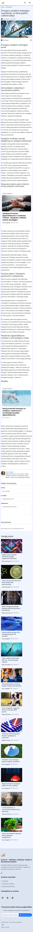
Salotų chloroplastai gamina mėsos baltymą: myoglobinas (11, 835)
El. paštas (4, 495)
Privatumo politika (8, 884)
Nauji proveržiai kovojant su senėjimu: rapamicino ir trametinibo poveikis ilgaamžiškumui (14, 411)
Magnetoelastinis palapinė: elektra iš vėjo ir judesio (11, 784)
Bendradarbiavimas (8, 886)
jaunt (2, 7)
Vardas (3, 487)
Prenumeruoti (26, 915)
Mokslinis (9, 7)
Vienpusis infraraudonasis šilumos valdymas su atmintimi (11, 736)
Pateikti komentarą (8, 518)
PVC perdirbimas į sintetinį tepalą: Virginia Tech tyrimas (11, 685)
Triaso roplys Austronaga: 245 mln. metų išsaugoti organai (10, 660)
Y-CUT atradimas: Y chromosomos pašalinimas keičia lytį (11, 809)
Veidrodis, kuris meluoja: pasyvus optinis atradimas (11, 760)
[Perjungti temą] (3, 924)
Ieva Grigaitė (6, 19)
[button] (30, 40)
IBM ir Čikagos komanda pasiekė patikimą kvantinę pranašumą (11, 608)
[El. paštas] (12, 897)
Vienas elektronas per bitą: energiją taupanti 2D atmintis (11, 634)
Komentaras (4, 503)
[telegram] (7, 897)
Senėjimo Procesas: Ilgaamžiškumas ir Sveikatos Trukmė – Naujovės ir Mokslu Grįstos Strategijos (14, 216)
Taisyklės (5, 881)
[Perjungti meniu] (30, 3)
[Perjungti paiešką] (25, 3)
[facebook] (2, 897)
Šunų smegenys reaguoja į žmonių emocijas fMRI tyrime (11, 710)
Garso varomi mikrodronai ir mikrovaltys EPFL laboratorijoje (11, 582)
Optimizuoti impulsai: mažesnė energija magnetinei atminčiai (9, 556)
